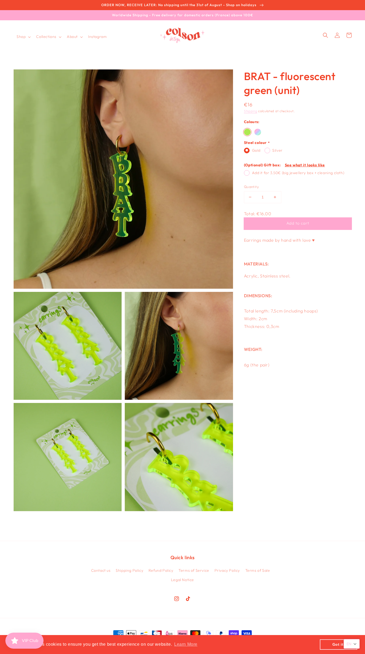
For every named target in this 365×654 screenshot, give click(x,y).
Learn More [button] (185, 644)
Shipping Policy (129, 570)
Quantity (251, 187)
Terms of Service (193, 570)
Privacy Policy (227, 570)
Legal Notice (182, 579)
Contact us (101, 570)
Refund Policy (161, 570)
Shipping (250, 111)
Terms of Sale (257, 570)
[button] (23, 36)
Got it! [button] (338, 644)
